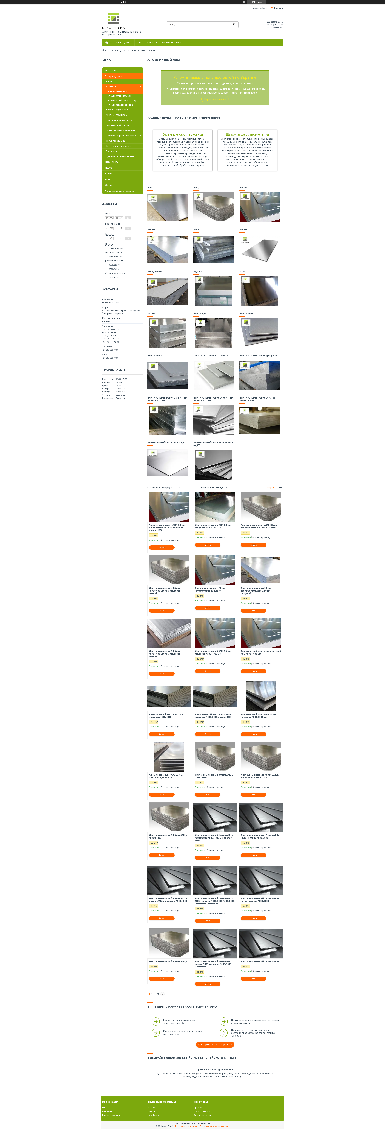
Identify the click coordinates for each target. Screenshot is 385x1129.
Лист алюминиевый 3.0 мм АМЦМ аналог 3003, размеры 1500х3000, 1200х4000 (214, 964)
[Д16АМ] (167, 333)
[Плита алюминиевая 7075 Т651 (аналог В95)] (259, 420)
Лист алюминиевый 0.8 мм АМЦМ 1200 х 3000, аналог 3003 (260, 776)
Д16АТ (243, 271)
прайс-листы (200, 1107)
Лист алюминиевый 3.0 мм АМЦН (260, 961)
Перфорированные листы (119, 120)
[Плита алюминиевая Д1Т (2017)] (259, 375)
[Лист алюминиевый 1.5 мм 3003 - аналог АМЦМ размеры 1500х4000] (169, 880)
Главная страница (111, 1115)
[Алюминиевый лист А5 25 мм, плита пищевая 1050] (169, 757)
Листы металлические (117, 114)
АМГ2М (243, 187)
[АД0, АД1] (213, 291)
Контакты (152, 42)
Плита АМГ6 (154, 355)
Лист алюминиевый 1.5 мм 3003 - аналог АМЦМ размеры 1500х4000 (168, 899)
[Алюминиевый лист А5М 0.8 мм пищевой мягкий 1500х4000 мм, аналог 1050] (169, 507)
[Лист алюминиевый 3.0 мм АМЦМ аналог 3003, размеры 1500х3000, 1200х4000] (215, 943)
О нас (140, 42)
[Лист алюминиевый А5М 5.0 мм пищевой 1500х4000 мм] (215, 633)
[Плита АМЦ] (259, 333)
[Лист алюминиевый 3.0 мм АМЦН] (261, 943)
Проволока (111, 151)
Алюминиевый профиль (120, 95)
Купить (162, 547)
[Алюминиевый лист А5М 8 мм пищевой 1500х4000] (169, 696)
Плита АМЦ (246, 313)
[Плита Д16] (213, 333)
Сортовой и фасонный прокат (121, 135)
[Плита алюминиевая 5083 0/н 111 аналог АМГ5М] (213, 420)
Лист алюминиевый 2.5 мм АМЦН (168, 961)
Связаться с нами (202, 1115)
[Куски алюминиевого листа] (213, 375)
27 (158, 994)
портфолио (153, 1115)
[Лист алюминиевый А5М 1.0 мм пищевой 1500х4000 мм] (215, 507)
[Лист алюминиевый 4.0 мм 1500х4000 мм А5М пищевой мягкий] (169, 633)
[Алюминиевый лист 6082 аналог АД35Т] (213, 465)
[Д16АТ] (259, 291)
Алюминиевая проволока (120, 104)
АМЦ (196, 187)
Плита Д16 (199, 313)
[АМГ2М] (259, 207)
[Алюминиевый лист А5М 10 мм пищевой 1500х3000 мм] (261, 696)
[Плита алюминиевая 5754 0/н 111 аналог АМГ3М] (167, 420)
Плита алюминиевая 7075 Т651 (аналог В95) (258, 399)
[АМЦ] (213, 207)
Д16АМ (151, 313)
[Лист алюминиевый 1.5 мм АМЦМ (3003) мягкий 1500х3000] (261, 817)
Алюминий (130, 50)
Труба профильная (115, 140)
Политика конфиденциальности (214, 1126)
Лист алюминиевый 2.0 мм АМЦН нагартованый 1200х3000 (260, 899)
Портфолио (111, 70)
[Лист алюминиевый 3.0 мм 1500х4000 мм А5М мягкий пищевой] (261, 570)
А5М (149, 187)
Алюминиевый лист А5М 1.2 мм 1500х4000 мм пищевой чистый (259, 526)
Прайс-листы (111, 161)
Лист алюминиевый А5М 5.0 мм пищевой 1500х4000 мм (213, 652)
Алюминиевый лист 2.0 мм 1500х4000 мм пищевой (210, 589)
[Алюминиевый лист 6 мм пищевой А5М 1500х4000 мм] (261, 633)
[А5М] (167, 207)
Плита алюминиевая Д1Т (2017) (258, 355)
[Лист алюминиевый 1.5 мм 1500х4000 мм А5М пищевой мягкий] (169, 570)
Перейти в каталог (215, 99)
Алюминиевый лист (117, 91)
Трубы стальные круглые (119, 146)
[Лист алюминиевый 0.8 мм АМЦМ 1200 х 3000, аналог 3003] (261, 757)
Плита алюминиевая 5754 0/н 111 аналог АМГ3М (167, 399)
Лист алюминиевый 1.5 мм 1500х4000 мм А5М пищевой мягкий (165, 591)
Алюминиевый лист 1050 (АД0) (166, 442)
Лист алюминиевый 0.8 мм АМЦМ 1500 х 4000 (214, 776)
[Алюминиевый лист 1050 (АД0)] (167, 462)
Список (279, 487)
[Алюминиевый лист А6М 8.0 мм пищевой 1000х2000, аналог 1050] (215, 696)
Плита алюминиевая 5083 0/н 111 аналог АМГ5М (213, 399)
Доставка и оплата (172, 42)
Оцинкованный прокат (117, 125)
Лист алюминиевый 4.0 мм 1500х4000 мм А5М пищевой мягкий (165, 654)
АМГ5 (196, 229)
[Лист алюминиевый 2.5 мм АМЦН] (169, 943)
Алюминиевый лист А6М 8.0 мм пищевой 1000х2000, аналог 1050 (213, 715)
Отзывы (109, 185)
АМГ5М (243, 229)
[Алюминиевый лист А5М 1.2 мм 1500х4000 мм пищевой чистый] (261, 507)
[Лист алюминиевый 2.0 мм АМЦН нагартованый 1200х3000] (261, 880)
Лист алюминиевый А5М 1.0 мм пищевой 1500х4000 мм (213, 526)
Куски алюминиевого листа (211, 355)
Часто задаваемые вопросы (119, 190)
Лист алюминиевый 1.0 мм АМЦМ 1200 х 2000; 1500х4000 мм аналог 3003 (214, 838)
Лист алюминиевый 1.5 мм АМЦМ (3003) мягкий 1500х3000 (260, 836)
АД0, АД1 (198, 271)
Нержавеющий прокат (117, 109)
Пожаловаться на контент (186, 1126)
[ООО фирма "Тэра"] (113, 21)
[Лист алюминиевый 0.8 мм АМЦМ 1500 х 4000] (215, 757)
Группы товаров (202, 1111)
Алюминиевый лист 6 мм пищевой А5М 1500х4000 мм (261, 652)
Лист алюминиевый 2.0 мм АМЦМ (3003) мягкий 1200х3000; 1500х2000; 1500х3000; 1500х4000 (215, 901)
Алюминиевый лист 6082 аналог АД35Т (213, 444)
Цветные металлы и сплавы (120, 156)
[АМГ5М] (259, 249)
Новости (109, 167)
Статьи (109, 173)
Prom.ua (206, 1123)
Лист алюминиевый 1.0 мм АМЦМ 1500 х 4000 (168, 836)
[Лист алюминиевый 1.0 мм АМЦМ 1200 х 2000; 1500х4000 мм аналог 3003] (215, 817)
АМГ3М (151, 229)
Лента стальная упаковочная (121, 130)
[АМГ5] (213, 249)
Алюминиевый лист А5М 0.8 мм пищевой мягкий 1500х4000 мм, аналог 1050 (167, 528)
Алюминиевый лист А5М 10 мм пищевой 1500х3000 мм (258, 715)
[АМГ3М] (167, 249)
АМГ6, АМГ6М (154, 271)
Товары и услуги (122, 42)
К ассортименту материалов (215, 1044)
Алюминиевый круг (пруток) (122, 100)
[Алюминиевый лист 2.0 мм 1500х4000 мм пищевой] (215, 570)
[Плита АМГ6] (167, 375)
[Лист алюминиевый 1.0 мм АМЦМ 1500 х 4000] (169, 817)
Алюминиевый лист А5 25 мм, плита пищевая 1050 (166, 776)
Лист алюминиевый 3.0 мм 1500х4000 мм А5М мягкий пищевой (256, 591)
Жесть (109, 81)
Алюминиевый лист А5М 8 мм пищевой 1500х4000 (166, 715)
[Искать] (234, 24)
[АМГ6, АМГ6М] (167, 291)
